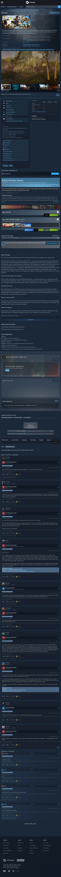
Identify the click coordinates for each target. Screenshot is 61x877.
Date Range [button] (33, 440)
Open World (9, 49)
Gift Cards (5, 853)
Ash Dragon (8, 608)
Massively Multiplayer (30, 49)
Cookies (31, 850)
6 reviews (7, 542)
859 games (7, 609)
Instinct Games (35, 44)
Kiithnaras (7, 482)
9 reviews (13, 483)
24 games (7, 584)
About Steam (6, 842)
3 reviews (13, 584)
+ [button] (53, 49)
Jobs (19, 845)
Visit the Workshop (7, 158)
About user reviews (18, 417)
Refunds (31, 853)
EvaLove (7, 726)
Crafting (37, 49)
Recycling (20, 850)
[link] (41, 230)
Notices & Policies (34, 848)
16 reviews (14, 609)
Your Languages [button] (9, 446)
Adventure (23, 49)
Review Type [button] (5, 440)
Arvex (6, 540)
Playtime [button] (41, 440)
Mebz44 (7, 583)
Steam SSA (6, 845)
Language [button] (24, 440)
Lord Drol (7, 457)
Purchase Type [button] (14, 440)
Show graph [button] (54, 442)
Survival (4, 49)
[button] (3, 7)
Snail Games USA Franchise (27, 10)
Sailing (18, 49)
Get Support (46, 848)
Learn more (48, 185)
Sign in (2, 94)
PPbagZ (7, 632)
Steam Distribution (7, 850)
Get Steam (45, 842)
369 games (7, 483)
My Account (46, 850)
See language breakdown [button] (6, 417)
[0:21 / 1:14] (30, 67)
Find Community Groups (8, 160)
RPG (25, 128)
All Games (3, 10)
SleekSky (7, 662)
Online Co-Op (49, 49)
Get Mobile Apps (47, 845)
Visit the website (7, 140)
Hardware (20, 848)
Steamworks (6, 848)
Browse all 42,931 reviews (30, 823)
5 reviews (7, 704)
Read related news (7, 153)
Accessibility (33, 845)
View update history (7, 151)
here (29, 405)
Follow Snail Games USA (14, 366)
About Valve (20, 842)
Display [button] (48, 440)
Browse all (56, 235)
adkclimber (8, 508)
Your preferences (27, 417)
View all (56, 400)
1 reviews (7, 509)
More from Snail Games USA (16, 357)
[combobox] (42, 6)
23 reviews (7, 664)
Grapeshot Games (27, 44)
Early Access (5, 129)
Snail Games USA (36, 45)
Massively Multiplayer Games (13, 10)
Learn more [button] (55, 173)
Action (7, 128)
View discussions (7, 155)
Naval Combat (42, 49)
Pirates (14, 49)
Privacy (31, 842)
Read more (56, 201)
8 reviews (7, 458)
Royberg (7, 702)
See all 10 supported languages (39, 111)
